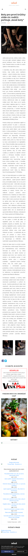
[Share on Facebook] (3, 360)
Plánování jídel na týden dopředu (14, 512)
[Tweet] (5, 360)
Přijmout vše (7, 551)
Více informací (14, 548)
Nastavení (14, 554)
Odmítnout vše (20, 551)
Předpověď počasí (14, 462)
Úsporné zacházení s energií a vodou (14, 509)
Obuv (8, 23)
